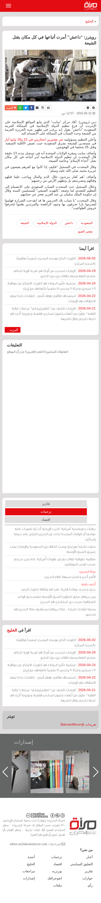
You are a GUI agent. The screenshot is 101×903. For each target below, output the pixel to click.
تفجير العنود (85, 231)
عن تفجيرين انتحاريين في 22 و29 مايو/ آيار (34, 139)
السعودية (87, 223)
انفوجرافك (54, 878)
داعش (69, 223)
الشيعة (24, 223)
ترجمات (46, 511)
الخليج (89, 21)
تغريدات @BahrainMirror (78, 724)
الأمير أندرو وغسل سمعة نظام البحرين (70, 574)
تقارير (46, 503)
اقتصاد (46, 519)
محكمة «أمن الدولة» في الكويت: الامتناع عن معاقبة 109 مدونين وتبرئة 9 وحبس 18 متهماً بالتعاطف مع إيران (51, 286)
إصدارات (23, 742)
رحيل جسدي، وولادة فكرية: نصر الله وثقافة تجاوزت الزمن (58, 586)
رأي (90, 885)
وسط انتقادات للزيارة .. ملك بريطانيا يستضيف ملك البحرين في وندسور (55, 611)
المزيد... (12, 330)
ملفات (57, 885)
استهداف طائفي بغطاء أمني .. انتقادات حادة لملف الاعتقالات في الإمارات (53, 298)
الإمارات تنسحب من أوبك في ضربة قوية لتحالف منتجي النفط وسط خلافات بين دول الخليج (54, 273)
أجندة (31, 857)
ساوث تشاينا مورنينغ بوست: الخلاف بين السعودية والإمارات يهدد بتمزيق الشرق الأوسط (53, 549)
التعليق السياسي (81, 864)
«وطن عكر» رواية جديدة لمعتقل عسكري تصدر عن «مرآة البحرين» (44, 764)
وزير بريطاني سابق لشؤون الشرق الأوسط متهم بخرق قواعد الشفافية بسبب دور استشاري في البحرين (57, 599)
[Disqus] (50, 426)
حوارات (87, 878)
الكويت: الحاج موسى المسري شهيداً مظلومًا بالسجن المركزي (56, 261)
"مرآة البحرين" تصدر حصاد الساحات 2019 (78, 761)
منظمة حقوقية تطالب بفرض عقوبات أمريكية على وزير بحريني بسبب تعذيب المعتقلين (55, 561)
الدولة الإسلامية (47, 223)
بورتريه (57, 871)
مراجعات (29, 871)
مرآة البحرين (91, 6)
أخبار (89, 857)
